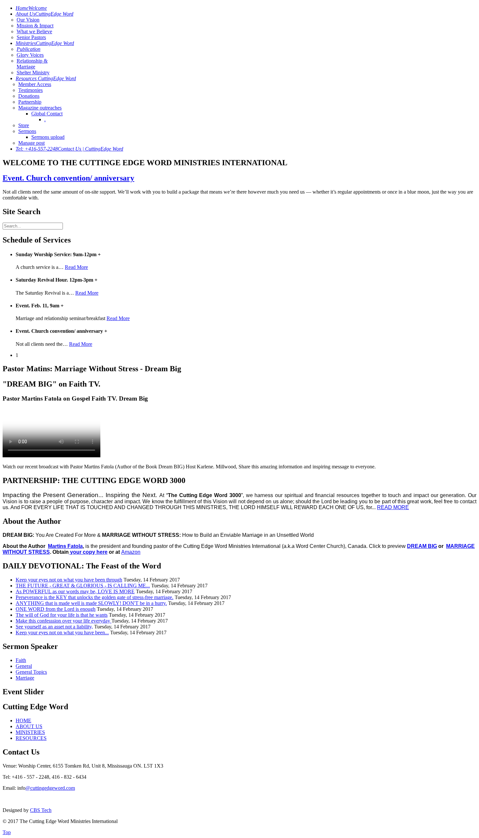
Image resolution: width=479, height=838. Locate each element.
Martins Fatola (65, 546)
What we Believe (34, 31)
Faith (21, 660)
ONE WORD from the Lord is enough (55, 609)
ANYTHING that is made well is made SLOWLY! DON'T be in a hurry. (91, 603)
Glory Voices (30, 55)
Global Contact (47, 113)
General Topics (31, 672)
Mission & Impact (35, 25)
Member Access (34, 84)
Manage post (31, 143)
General (24, 666)
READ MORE (393, 507)
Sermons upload (48, 137)
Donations (28, 96)
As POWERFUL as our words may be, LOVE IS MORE (75, 591)
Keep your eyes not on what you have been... (62, 632)
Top (7, 832)
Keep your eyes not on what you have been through (69, 579)
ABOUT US (29, 726)
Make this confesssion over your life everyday (63, 621)
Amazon (130, 552)
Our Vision (28, 19)
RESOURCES (31, 738)
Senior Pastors (31, 37)
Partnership (29, 102)
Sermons (27, 131)
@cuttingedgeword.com (50, 788)
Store (23, 125)
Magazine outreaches (40, 107)
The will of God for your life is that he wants (62, 615)
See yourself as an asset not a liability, (54, 626)
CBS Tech (40, 810)
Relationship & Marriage (32, 63)
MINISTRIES (30, 732)
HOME (23, 720)
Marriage (25, 678)
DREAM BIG (422, 546)
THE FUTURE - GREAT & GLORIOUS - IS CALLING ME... (83, 585)
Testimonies (30, 90)
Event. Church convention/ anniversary (68, 178)
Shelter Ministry (33, 72)
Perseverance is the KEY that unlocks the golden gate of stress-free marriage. (94, 597)
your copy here (88, 552)
